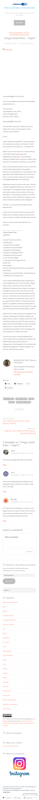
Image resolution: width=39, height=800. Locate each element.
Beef (4, 607)
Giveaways (6, 638)
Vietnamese (6, 708)
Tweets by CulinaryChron (11, 746)
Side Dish (6, 686)
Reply (5, 465)
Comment (29, 551)
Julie (13, 450)
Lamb (4, 646)
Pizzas (5, 660)
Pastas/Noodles (8, 655)
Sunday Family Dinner (9, 700)
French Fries (21, 399)
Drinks (5, 633)
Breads (5, 611)
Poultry (5, 669)
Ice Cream (6, 642)
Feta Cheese (8, 399)
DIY (4, 629)
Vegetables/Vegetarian (19, 35)
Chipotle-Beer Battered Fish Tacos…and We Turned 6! (20, 431)
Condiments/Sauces (9, 620)
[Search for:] (19, 590)
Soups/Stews (7, 691)
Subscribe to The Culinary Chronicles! (21, 565)
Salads (5, 677)
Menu (20, 23)
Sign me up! (9, 581)
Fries (31, 399)
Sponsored (6, 695)
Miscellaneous (7, 651)
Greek (11, 402)
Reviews (5, 673)
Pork (4, 664)
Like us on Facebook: (14, 733)
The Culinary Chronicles (26, 43)
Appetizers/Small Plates (19, 33)
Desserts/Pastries (8, 624)
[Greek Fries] (19, 70)
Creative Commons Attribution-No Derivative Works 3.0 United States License (19, 723)
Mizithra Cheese (23, 402)
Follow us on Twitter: (14, 743)
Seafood (5, 682)
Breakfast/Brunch (8, 615)
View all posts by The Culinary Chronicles (23, 373)
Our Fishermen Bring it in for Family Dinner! (16, 421)
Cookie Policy (6, 792)
